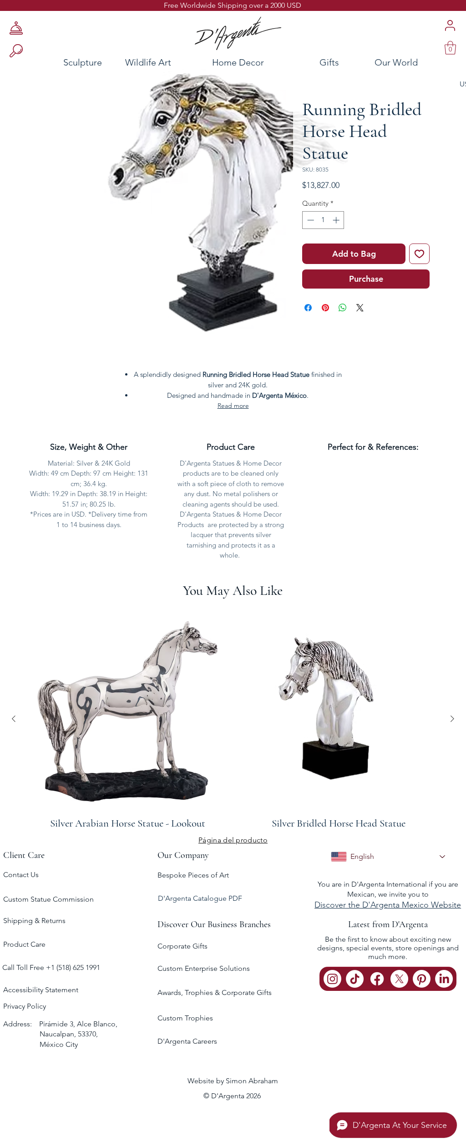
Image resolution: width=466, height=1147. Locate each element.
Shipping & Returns (34, 920)
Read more (233, 405)
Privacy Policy (24, 1006)
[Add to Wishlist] (419, 254)
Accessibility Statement (40, 989)
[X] (399, 979)
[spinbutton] (323, 220)
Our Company (183, 855)
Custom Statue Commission (48, 899)
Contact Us (21, 874)
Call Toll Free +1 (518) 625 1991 (52, 967)
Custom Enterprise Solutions (203, 968)
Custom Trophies (185, 1018)
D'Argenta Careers (187, 1041)
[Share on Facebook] (308, 307)
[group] (233, 719)
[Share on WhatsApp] (342, 307)
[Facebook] (377, 979)
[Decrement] (310, 220)
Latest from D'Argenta (388, 924)
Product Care (24, 944)
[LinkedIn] (444, 979)
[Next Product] (452, 718)
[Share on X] (360, 307)
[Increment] (337, 220)
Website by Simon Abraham (232, 1080)
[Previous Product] (13, 718)
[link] (450, 48)
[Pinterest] (422, 979)
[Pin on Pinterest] (325, 307)
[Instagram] (332, 979)
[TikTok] (355, 979)
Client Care (24, 855)
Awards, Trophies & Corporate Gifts (214, 992)
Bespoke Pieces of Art (193, 875)
